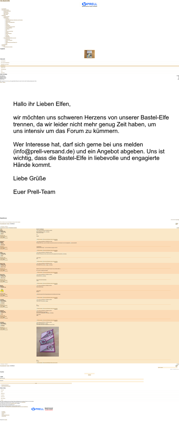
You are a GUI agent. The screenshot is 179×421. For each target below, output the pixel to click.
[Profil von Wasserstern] (39, 283)
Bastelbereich (6, 17)
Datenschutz (4, 416)
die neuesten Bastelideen (5, 62)
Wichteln (7, 32)
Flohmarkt (7, 35)
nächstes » (6, 226)
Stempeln (7, 24)
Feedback (3, 411)
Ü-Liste (7, 34)
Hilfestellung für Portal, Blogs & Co (11, 42)
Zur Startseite (4, 8)
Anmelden (3, 45)
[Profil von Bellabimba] (39, 250)
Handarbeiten (8, 25)
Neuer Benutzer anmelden (8, 46)
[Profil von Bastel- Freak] (39, 272)
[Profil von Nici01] (39, 261)
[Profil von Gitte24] (39, 239)
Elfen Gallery (3, 398)
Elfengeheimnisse (9, 33)
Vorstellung (7, 18)
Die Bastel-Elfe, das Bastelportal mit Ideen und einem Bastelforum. (17, 406)
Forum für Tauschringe (9, 31)
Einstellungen (6, 12)
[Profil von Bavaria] (39, 297)
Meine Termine (6, 13)
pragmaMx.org (177, 369)
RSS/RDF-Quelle (13, 403)
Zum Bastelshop (4, 44)
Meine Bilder (6, 14)
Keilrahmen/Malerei (9, 27)
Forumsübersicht (3, 223)
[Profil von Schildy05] (39, 308)
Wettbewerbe (3, 67)
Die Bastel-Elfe (5, 0)
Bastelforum (4, 15)
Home (1, 82)
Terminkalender (3, 69)
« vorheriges (2, 226)
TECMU (5, 419)
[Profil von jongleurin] (39, 320)
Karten (7, 23)
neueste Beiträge (6, 16)
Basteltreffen (8, 36)
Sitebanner (3, 393)
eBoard (4, 82)
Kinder (7, 41)
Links (2, 391)
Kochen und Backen (9, 40)
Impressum (3, 72)
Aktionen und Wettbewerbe (10, 22)
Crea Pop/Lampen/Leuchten (10, 26)
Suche (2, 400)
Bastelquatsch (8, 21)
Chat (6, 43)
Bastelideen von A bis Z (5, 64)
